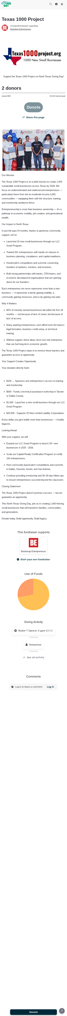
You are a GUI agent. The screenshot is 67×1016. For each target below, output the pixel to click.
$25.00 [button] (49, 630)
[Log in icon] (56, 4)
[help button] (62, 1011)
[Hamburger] (62, 4)
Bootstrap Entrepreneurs (20, 29)
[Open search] (50, 4)
